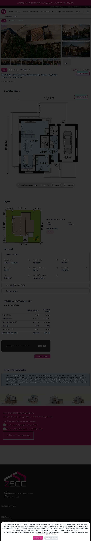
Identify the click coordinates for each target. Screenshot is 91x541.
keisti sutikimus (51, 538)
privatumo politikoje (72, 530)
